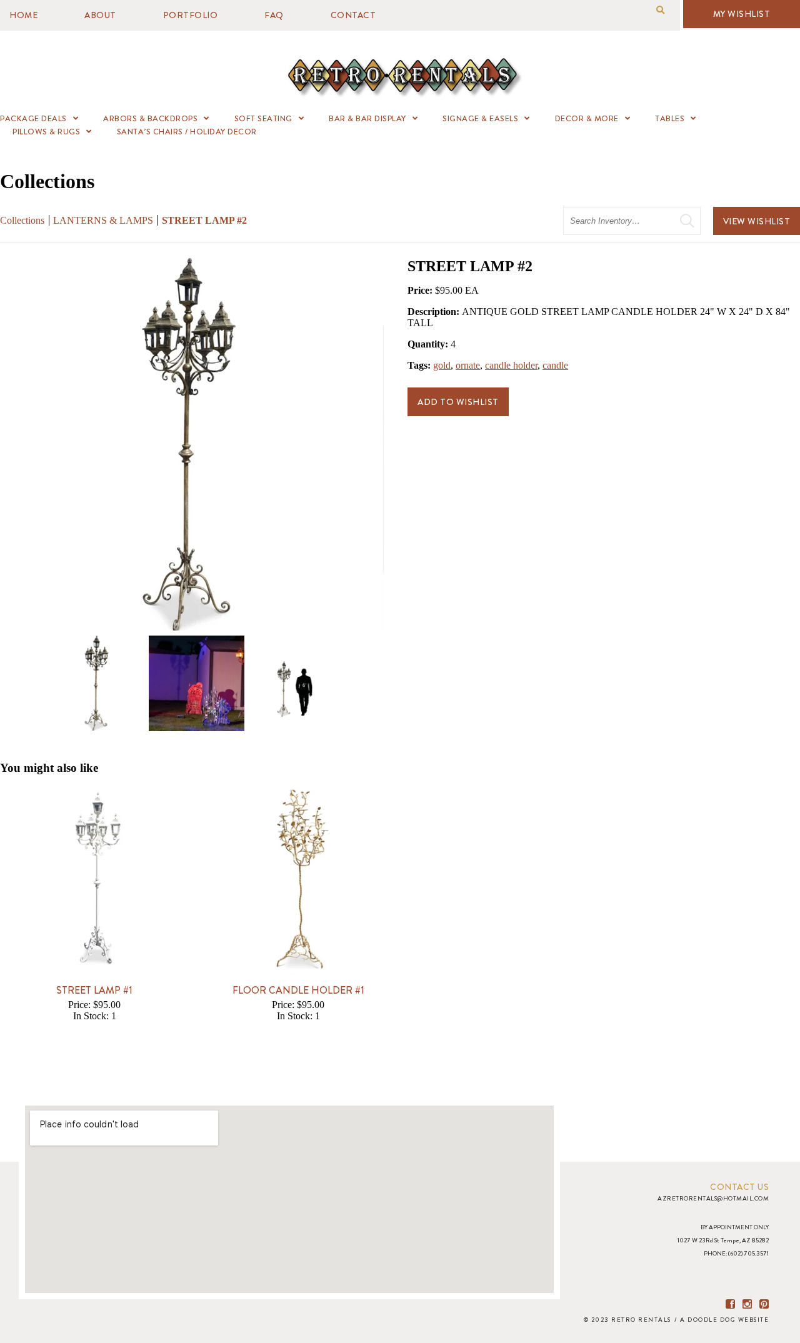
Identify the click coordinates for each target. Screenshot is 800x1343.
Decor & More (587, 118)
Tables (669, 118)
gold (442, 365)
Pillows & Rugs (46, 131)
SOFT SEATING (263, 118)
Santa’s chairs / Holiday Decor (187, 131)
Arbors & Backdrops (150, 118)
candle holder (511, 365)
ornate (468, 365)
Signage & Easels (480, 118)
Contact (353, 15)
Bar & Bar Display (367, 118)
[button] (660, 10)
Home (23, 15)
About (100, 15)
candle (555, 365)
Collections (22, 220)
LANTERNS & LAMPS (103, 220)
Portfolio (190, 15)
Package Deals (33, 118)
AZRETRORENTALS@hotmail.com (713, 1198)
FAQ (274, 15)
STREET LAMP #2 (204, 220)
